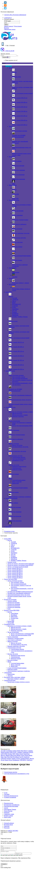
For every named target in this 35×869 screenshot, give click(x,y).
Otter (5, 757)
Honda (21, 754)
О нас (5, 792)
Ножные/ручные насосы (19, 466)
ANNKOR (15, 299)
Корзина (6, 28)
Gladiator (19, 752)
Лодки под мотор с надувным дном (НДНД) (20, 565)
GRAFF (31, 752)
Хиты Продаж (8, 811)
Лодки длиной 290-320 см (15, 571)
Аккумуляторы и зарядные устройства (18, 671)
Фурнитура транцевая (13, 607)
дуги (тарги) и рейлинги (14, 640)
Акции (6, 808)
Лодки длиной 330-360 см (15, 573)
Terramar (8, 758)
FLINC (14, 307)
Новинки (6, 812)
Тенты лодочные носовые (14, 580)
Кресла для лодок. (17, 445)
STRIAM (3, 758)
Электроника (8, 672)
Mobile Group (20, 755)
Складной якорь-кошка (18, 480)
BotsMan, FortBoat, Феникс (20, 316)
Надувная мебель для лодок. (20, 446)
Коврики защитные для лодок (16, 646)
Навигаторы (11, 674)
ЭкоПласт (29, 760)
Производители (8, 803)
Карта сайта (7, 817)
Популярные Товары (10, 809)
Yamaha (23, 758)
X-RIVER (15, 306)
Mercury (3, 755)
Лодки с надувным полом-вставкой (17, 566)
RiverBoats (14, 615)
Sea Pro (21, 757)
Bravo (25, 750)
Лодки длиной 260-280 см (15, 570)
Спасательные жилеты (18, 457)
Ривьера (14, 312)
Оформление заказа (9, 29)
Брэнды (9, 540)
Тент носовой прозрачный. (20, 378)
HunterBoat (15, 309)
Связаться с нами (9, 814)
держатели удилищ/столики (15, 638)
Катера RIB (10, 621)
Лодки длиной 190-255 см (15, 568)
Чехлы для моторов (13, 632)
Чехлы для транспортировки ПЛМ (22, 425)
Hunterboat (26, 754)
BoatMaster (15, 313)
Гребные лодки (11, 562)
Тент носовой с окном (18, 377)
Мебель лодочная (12, 641)
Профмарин (15, 760)
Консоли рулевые (12, 660)
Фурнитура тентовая (13, 602)
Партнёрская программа (11, 806)
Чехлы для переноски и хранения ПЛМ (22, 633)
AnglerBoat (9, 750)
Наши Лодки (8, 760)
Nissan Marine (28, 755)
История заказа (8, 824)
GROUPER (4, 754)
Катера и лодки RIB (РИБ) (11, 610)
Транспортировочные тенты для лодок (18, 594)
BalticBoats (15, 315)
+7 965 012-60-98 (9, 51)
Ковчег (27, 758)
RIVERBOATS (16, 304)
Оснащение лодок (9, 531)
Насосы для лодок (12, 654)
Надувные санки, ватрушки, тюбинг (14, 677)
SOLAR (14, 310)
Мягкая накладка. (17, 413)
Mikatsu (8, 755)
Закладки (6, 826)
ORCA (14, 301)
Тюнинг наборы (12, 601)
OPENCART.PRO (13, 830)
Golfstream (25, 752)
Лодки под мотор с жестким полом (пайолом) (20, 563)
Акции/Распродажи (9, 680)
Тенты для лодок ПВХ (10, 579)
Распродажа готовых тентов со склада (18, 682)
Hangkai (10, 754)
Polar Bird (10, 757)
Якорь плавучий (16, 481)
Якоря (9, 661)
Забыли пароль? (8, 26)
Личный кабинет (9, 823)
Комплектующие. (17, 469)
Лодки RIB (10, 622)
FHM (10, 752)
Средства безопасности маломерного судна (19, 459)
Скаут (12, 619)
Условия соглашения (10, 797)
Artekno (14, 750)
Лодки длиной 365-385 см (15, 574)
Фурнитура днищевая (13, 604)
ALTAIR (14, 298)
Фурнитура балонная (13, 605)
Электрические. (16, 468)
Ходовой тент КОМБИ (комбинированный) (20, 591)
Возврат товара (8, 815)
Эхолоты (10, 675)
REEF (14, 302)
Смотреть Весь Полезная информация (15, 14)
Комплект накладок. (18, 416)
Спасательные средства (14, 647)
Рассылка (7, 827)
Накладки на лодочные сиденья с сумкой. (19, 626)
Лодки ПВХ (7, 538)
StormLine (26, 757)
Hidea (17, 754)
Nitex (2, 757)
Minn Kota (13, 755)
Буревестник (14, 618)
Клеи (8, 608)
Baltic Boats (14, 616)
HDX (14, 754)
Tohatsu (13, 758)
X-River (18, 758)
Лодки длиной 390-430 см (15, 576)
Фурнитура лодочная (10, 599)
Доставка (6, 794)
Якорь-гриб (15, 483)
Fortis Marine (14, 613)
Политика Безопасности (11, 795)
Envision (6, 752)
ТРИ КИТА (23, 760)
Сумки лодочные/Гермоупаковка (16, 668)
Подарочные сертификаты (11, 804)
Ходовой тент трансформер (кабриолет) (18, 593)
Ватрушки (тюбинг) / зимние (15, 679)
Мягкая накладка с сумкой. (20, 415)
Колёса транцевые (12, 636)
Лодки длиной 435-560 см (15, 577)
